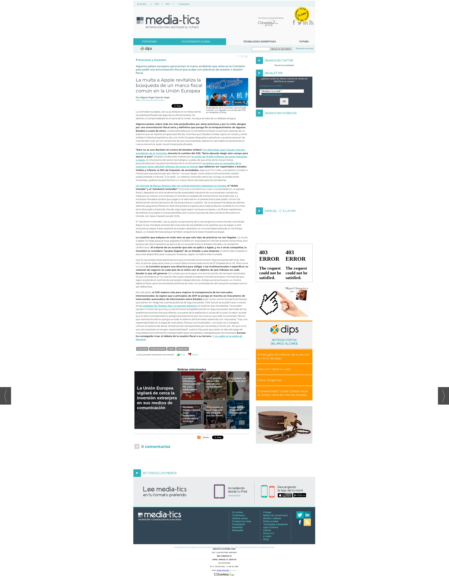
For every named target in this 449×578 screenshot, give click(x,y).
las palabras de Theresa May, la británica (168, 306)
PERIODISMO (149, 41)
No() (194, 354)
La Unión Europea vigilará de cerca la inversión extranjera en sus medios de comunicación (157, 398)
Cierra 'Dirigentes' (270, 380)
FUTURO (304, 41)
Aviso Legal (270, 547)
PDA (157, 4)
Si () (182, 354)
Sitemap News (212, 547)
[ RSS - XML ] (234, 547)
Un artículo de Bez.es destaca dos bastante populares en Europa (181, 185)
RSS (167, 4)
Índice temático (199, 547)
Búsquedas (223, 547)
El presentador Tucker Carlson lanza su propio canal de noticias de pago (283, 393)
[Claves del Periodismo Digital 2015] (284, 300)
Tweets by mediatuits (284, 65)
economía (142, 349)
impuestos (182, 349)
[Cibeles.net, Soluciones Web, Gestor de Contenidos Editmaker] (224, 575)
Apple (171, 349)
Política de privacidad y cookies (252, 547)
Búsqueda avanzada (304, 48)
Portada (177, 547)
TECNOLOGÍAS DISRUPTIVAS (259, 41)
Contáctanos (184, 4)
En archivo (141, 4)
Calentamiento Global (195, 41)
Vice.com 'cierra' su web (274, 369)
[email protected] (223, 570)
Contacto (233, 570)
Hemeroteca (187, 547)
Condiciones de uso (272, 94)
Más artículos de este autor (150, 100)
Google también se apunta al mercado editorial (238, 410)
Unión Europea (157, 349)
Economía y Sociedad (152, 60)
